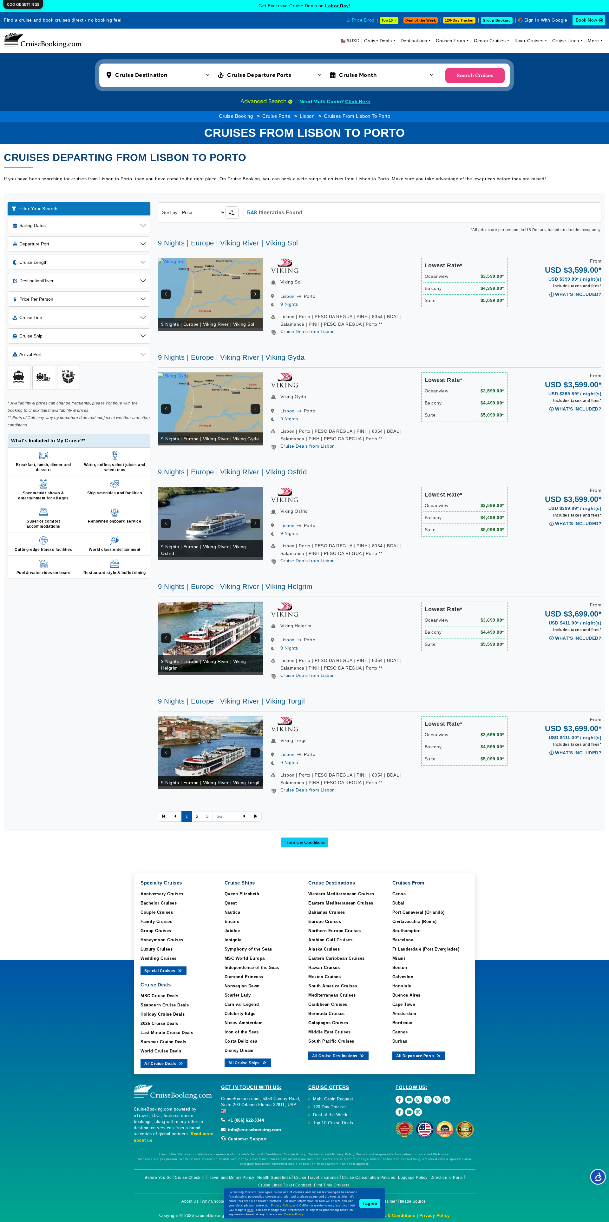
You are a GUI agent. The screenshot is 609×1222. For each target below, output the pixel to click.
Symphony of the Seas (248, 949)
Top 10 (388, 20)
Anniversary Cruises (162, 893)
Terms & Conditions (304, 842)
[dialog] (23, 4)
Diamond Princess (244, 976)
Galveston (403, 976)
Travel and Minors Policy (231, 1177)
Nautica (232, 912)
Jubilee (232, 930)
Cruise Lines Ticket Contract (284, 1185)
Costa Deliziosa (241, 1041)
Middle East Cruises (329, 1032)
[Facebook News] (399, 1112)
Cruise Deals (378, 40)
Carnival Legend (242, 1004)
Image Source (413, 1201)
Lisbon (307, 116)
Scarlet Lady (238, 995)
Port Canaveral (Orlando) (418, 912)
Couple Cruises (157, 912)
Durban (400, 1041)
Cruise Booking (236, 116)
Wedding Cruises (159, 958)
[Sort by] (232, 212)
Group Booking (497, 20)
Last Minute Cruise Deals (167, 1032)
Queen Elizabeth (242, 893)
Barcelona (403, 940)
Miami (398, 958)
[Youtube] (409, 1100)
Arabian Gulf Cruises (330, 940)
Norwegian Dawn (242, 986)
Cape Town (404, 1004)
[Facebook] (399, 1100)
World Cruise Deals (161, 1051)
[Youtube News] (409, 1112)
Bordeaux (402, 1022)
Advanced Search (264, 101)
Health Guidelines (274, 1177)
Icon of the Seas (242, 1032)
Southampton (406, 930)
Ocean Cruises (490, 40)
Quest (231, 903)
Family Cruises (156, 921)
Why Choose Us (217, 1201)
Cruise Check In (190, 1177)
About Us (190, 1201)
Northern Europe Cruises (334, 930)
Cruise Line (30, 317)
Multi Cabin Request (333, 1099)
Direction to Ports (446, 1177)
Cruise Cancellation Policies (368, 1177)
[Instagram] (418, 1100)
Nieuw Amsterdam (244, 1022)
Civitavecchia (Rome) (414, 921)
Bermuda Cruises (326, 1013)
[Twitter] (428, 1100)
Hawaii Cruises (324, 967)
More (593, 40)
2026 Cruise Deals (159, 1023)
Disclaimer (387, 1201)
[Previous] (166, 294)
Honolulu (402, 986)
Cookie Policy (293, 1214)
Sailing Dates (32, 225)
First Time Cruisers (332, 1185)
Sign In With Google (545, 20)
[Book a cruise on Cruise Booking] (43, 40)
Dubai (398, 903)
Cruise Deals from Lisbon (307, 331)
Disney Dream (239, 1050)
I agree (370, 1203)
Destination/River (36, 280)
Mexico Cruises (324, 976)
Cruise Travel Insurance (316, 1177)
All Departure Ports (415, 1056)
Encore (232, 921)
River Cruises (529, 40)
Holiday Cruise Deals (163, 1014)
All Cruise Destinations (335, 1056)
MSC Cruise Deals (159, 995)
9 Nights (289, 304)
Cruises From (450, 40)
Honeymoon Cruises (162, 940)
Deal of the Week (420, 20)
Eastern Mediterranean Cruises (340, 903)
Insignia (233, 940)
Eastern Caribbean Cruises (336, 958)
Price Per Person (36, 299)
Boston (399, 967)
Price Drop (363, 20)
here (250, 1210)
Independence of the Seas (252, 967)
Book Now (586, 20)
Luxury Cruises (157, 949)
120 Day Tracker (329, 1107)
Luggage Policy (412, 1177)
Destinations (414, 40)
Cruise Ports (276, 116)
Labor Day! (337, 5)
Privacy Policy (434, 1215)
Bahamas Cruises (326, 912)
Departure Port (34, 243)
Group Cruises (156, 930)
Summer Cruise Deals (164, 1041)
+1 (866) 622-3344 (245, 1120)
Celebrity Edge (240, 1013)
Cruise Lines (565, 40)
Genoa (399, 893)
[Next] (255, 294)
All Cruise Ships (244, 1063)
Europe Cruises (324, 921)
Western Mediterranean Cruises (341, 893)
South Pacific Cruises (331, 1041)
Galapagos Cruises (328, 1022)
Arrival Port (30, 354)
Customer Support (246, 1139)
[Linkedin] (446, 1100)
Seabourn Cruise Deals (165, 1005)
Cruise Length (33, 262)
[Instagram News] (418, 1112)
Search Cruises (475, 75)
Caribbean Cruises (327, 1004)
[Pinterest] (437, 1100)
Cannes (400, 1032)
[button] (159, 74)
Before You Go (158, 1177)
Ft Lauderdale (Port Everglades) (426, 949)
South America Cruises (332, 986)
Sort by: (170, 212)
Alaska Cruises (324, 949)
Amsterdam (404, 1013)
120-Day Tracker (459, 20)
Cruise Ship (31, 335)
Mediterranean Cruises (332, 995)
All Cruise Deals (160, 1063)
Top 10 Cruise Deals (333, 1122)
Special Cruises (160, 971)
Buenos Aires (406, 995)
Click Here (357, 101)
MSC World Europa (245, 958)
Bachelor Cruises (159, 903)
